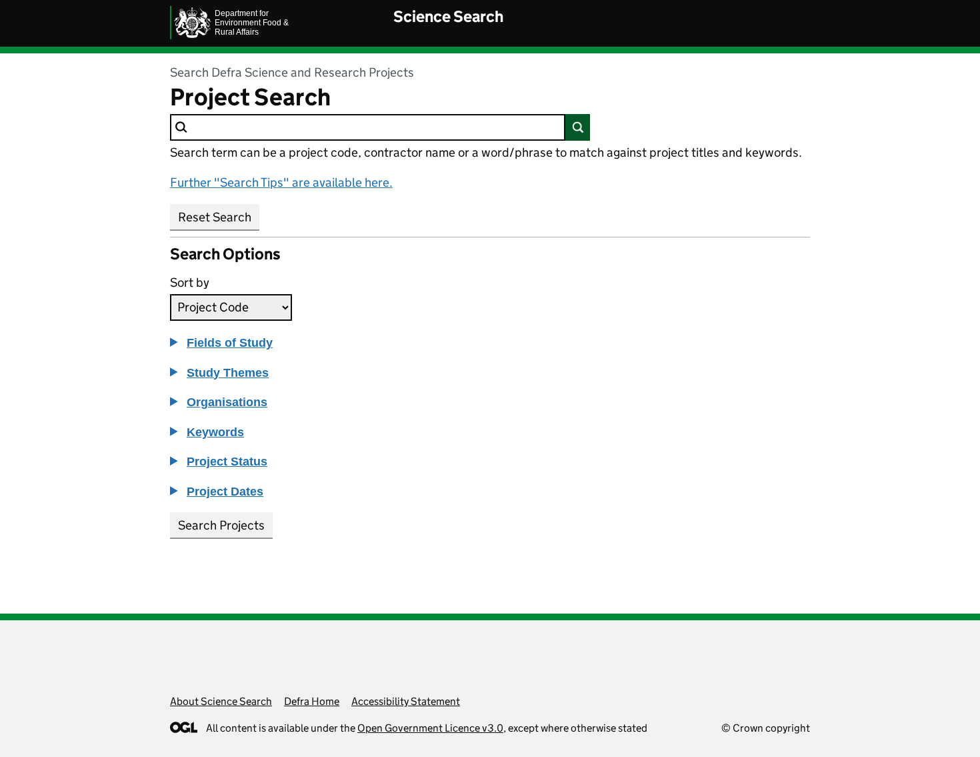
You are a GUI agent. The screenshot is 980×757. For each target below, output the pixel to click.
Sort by (189, 282)
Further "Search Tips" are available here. (281, 182)
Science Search (448, 16)
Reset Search (214, 217)
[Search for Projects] (577, 127)
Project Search (250, 97)
